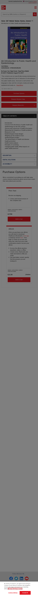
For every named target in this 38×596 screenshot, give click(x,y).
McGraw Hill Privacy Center (15, 589)
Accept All (25, 592)
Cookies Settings (12, 592)
